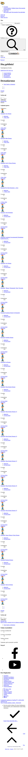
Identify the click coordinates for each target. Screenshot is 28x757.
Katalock (11, 749)
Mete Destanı (8, 138)
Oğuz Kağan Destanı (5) (11, 510)
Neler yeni (6, 10)
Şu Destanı (8, 362)
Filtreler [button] (2, 102)
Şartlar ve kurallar (8, 691)
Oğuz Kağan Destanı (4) (11, 485)
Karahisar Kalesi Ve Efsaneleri (12, 312)
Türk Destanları (9, 212)
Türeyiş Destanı (9, 584)
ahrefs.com (6, 685)
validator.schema (7, 681)
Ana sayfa (6, 695)
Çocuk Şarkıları (7, 8)
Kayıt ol (2, 60)
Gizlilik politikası (8, 693)
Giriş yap (3, 57)
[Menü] (1, 1)
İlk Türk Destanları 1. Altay (11, 187)
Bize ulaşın (6, 690)
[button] (12, 36)
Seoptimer (6, 675)
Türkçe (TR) (8, 689)
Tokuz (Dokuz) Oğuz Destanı (12, 535)
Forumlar (6, 6)
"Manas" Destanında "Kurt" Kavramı (14, 288)
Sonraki (2, 90)
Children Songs (15, 8)
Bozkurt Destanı (9, 560)
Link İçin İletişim (8, 686)
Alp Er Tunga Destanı (10, 163)
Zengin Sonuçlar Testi (9, 682)
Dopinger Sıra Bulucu (9, 677)
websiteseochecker (8, 683)
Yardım (5, 694)
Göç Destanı (8, 113)
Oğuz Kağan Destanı (10, 387)
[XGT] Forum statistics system (11, 702)
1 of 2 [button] (2, 92)
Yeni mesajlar (22, 8)
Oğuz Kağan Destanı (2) (11, 411)
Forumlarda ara (7, 9)
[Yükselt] (4, 98)
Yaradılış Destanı (9, 337)
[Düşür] (6, 98)
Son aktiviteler (21, 12)
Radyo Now (7, 749)
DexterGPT (6, 679)
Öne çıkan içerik (7, 12)
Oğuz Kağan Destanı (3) (11, 461)
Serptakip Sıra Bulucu (9, 678)
